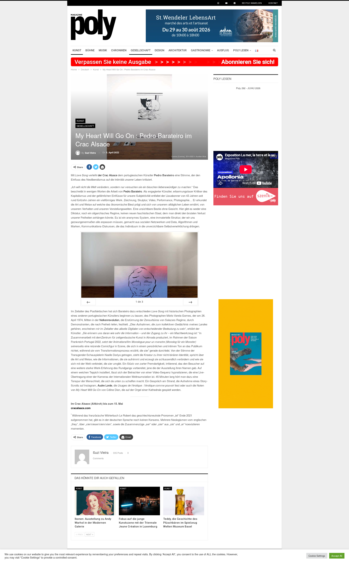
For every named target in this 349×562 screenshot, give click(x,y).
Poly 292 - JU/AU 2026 (248, 88)
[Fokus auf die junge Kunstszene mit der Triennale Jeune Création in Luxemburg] (139, 501)
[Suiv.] (190, 302)
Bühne (90, 50)
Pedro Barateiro (132, 191)
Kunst (77, 50)
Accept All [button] (336, 555)
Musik (103, 50)
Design (159, 50)
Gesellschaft (141, 50)
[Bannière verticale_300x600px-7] (245, 353)
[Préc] (88, 302)
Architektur (178, 50)
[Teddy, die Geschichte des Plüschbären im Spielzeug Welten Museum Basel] (183, 501)
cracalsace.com (81, 408)
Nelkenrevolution (109, 320)
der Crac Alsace (107, 175)
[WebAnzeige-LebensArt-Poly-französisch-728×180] (212, 25)
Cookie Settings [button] (316, 555)
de (139, 301)
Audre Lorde (105, 385)
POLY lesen (240, 50)
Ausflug (223, 50)
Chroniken (119, 50)
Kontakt (273, 3)
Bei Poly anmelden (252, 3)
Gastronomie (200, 50)
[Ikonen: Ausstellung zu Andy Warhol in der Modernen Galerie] (95, 501)
